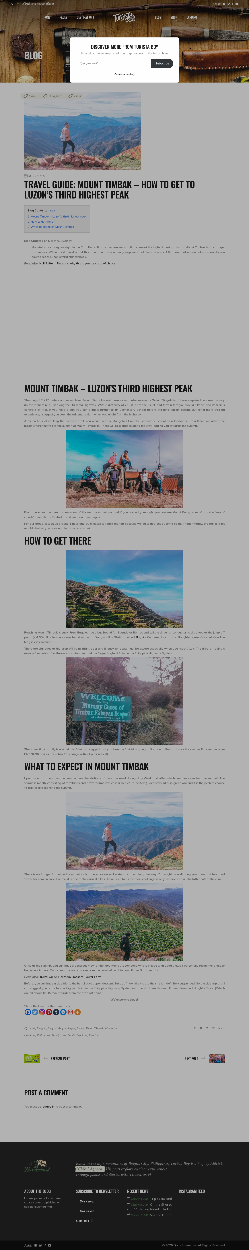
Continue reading (124, 74)
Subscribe (162, 63)
